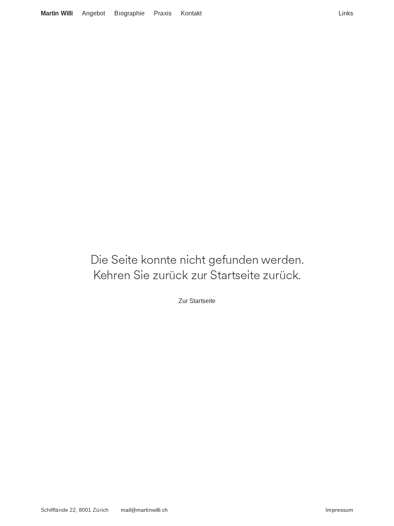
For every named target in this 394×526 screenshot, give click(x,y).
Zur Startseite (197, 301)
